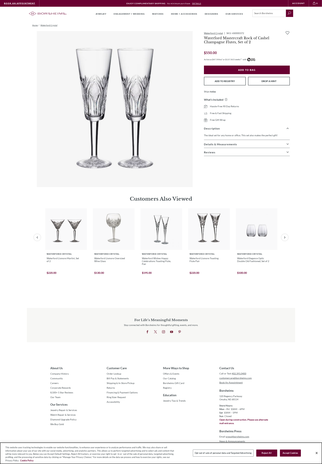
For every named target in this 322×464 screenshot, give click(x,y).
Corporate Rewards (60, 387)
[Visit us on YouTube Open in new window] (171, 332)
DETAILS (196, 3)
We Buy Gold (57, 424)
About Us (56, 368)
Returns (111, 387)
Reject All (267, 453)
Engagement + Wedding (129, 14)
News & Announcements (232, 441)
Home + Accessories (184, 14)
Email (234, 436)
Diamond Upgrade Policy (63, 419)
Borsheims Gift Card (173, 383)
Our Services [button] (234, 14)
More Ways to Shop (176, 368)
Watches (158, 14)
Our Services (59, 404)
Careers (54, 383)
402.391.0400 (239, 373)
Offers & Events (171, 373)
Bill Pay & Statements (118, 378)
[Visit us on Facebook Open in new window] (147, 332)
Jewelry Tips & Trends (174, 400)
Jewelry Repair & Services (63, 410)
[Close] (316, 453)
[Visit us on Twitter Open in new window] (155, 332)
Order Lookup (114, 373)
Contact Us (226, 368)
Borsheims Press (230, 431)
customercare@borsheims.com (235, 378)
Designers (211, 14)
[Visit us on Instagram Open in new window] (163, 332)
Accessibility (113, 401)
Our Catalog (169, 378)
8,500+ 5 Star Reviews (61, 392)
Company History (59, 373)
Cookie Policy (27, 460)
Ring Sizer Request (116, 397)
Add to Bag (247, 69)
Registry (167, 387)
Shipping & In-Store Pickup (121, 383)
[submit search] (289, 13)
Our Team (55, 397)
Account (298, 3)
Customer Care (117, 368)
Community (56, 378)
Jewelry (101, 14)
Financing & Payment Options (122, 392)
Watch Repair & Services (63, 414)
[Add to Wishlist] (287, 33)
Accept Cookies (290, 453)
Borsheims (226, 390)
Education (169, 395)
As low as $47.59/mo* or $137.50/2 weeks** (223, 59)
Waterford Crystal (213, 33)
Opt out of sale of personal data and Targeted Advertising (223, 453)
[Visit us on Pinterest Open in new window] (179, 332)
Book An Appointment (19, 3)
